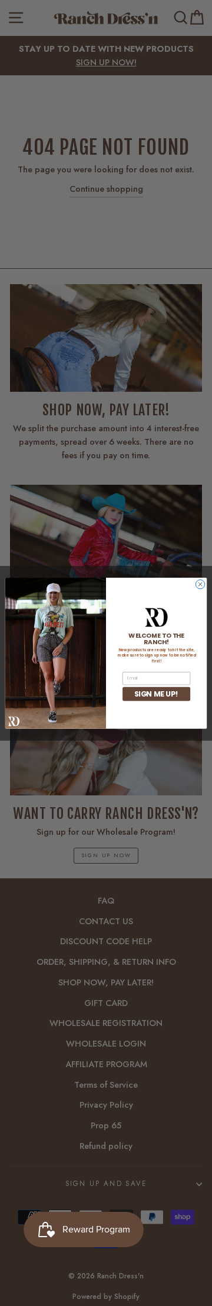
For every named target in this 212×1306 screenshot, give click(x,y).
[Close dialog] (200, 583)
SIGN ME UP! (156, 693)
